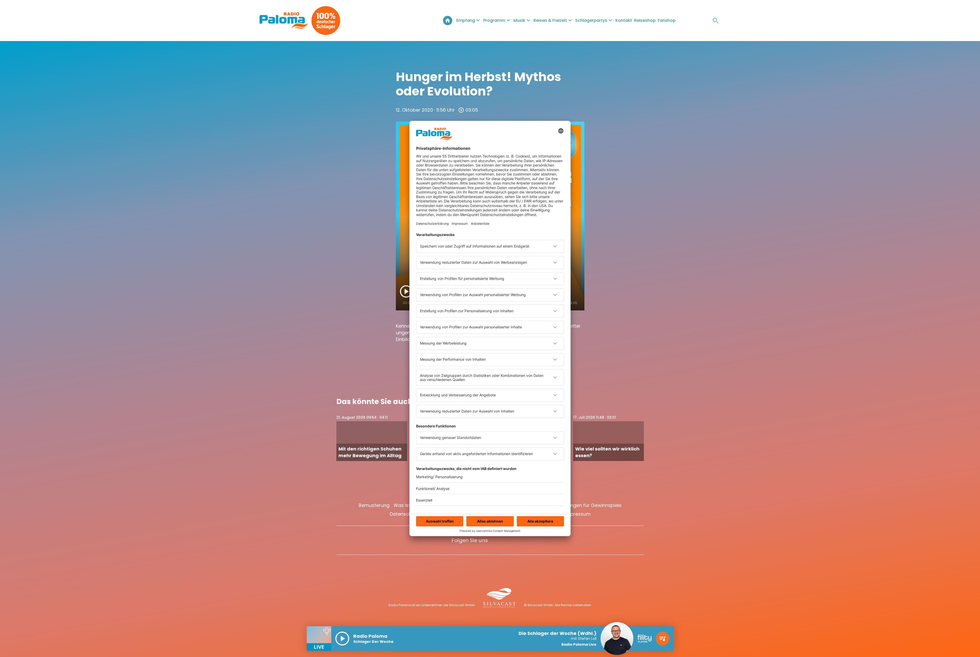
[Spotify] (705, 20)
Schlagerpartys (591, 20)
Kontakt (623, 20)
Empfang (465, 20)
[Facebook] (685, 20)
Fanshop (667, 20)
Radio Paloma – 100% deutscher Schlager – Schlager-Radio (447, 20)
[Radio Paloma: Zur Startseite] (284, 20)
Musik (519, 20)
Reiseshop (645, 20)
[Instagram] (695, 20)
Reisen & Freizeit (550, 20)
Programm (494, 20)
